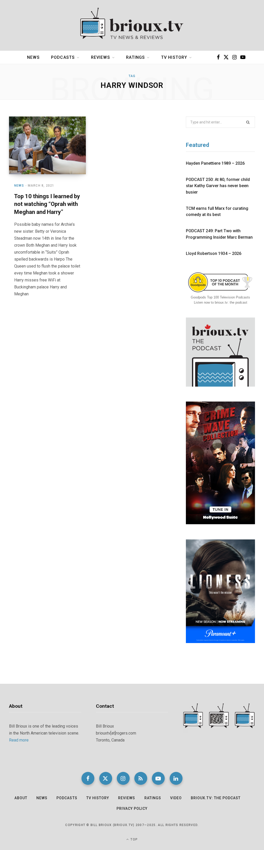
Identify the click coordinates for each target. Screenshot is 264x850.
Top (133, 839)
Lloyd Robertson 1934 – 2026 (213, 253)
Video (176, 798)
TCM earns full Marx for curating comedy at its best (217, 211)
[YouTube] (158, 778)
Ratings (135, 57)
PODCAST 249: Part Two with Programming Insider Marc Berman (219, 233)
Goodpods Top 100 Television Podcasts (220, 297)
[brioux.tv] (132, 25)
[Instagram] (123, 778)
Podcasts (63, 57)
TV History (174, 57)
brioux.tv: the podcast (216, 798)
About (20, 798)
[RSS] (140, 778)
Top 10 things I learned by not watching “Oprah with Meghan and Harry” (47, 204)
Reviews (100, 57)
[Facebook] (87, 778)
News (33, 57)
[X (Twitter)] (105, 778)
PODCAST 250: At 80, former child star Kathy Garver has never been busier (218, 186)
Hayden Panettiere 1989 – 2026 (215, 163)
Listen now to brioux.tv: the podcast (220, 302)
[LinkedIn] (176, 778)
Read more (19, 740)
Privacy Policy (132, 808)
